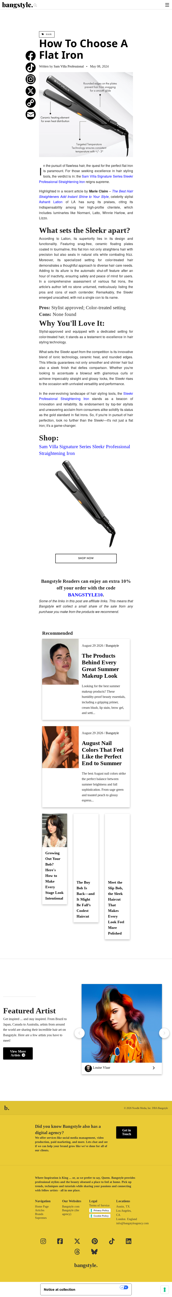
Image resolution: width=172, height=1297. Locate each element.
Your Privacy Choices (99, 1287)
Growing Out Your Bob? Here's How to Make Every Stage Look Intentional (54, 875)
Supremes (41, 1217)
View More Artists (18, 1053)
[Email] (30, 114)
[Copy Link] (30, 103)
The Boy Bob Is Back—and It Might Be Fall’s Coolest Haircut (86, 899)
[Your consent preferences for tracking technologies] (165, 1290)
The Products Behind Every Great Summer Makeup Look (100, 665)
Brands (39, 1214)
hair (48, 34)
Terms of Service (99, 1205)
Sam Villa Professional (69, 66)
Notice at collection (59, 1289)
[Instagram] (30, 79)
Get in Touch (126, 1132)
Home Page (42, 1206)
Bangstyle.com (70, 1206)
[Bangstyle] (18, 5)
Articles (39, 1210)
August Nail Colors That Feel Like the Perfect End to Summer (103, 753)
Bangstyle (112, 645)
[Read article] (85, 845)
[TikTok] (30, 67)
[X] (30, 91)
